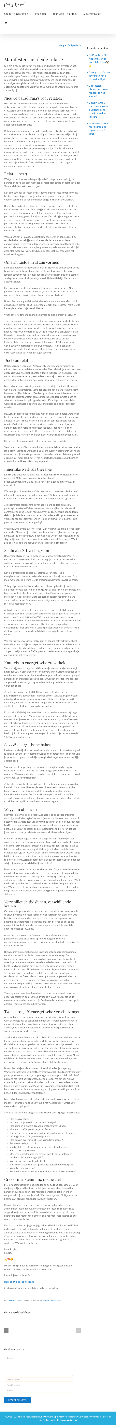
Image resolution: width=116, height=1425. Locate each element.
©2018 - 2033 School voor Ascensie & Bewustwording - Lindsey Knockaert (40, 1416)
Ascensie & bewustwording (52, 1300)
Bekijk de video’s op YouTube (19, 1281)
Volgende (73, 45)
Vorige (62, 45)
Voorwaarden (97, 1416)
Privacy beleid (83, 1416)
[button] (6, 1330)
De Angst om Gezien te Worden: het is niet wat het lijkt (99, 76)
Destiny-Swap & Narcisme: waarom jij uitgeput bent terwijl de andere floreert (98, 109)
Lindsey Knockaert (15, 1300)
